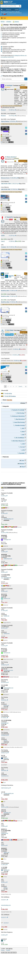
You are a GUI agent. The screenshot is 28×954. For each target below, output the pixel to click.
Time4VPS (9, 217)
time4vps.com (23, 219)
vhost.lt (5, 887)
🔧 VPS (23, 428)
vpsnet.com (6, 870)
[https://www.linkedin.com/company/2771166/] (26, 373)
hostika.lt (6, 758)
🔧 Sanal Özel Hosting (19, 422)
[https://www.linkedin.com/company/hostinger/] (26, 134)
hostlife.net (6, 616)
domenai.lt (6, 705)
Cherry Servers (11, 157)
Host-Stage (9, 330)
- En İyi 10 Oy (7, 393)
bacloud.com (7, 652)
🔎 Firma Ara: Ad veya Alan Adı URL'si (12, 76)
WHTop (3, 21)
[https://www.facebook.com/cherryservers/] (26, 199)
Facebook (2, 952)
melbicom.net (4, 833)
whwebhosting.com (8, 518)
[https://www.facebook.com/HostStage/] (26, 370)
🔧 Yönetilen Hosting (19, 425)
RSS (15, 952)
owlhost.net (6, 633)
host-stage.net (23, 332)
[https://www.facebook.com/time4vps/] (26, 256)
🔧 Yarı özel (22, 447)
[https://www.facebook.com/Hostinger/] (26, 131)
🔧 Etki (23, 434)
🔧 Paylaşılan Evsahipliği (18, 410)
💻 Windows (21, 463)
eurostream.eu (4, 775)
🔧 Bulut (23, 431)
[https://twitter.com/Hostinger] (26, 128)
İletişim (3, 950)
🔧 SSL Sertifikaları (20, 437)
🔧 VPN (23, 450)
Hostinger (9, 85)
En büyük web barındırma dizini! (10, 3)
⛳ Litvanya (16, 21)
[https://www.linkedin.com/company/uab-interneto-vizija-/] (26, 311)
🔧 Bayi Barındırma (20, 419)
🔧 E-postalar (21, 453)
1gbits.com (6, 852)
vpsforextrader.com (8, 688)
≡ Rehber (8, 21)
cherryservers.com (8, 670)
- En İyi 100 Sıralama (9, 396)
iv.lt (7, 273)
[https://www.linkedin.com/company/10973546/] (26, 202)
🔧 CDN (23, 444)
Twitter (5, 952)
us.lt (5, 501)
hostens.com (7, 598)
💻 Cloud (23, 466)
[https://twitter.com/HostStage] (26, 367)
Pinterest (10, 952)
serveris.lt (6, 922)
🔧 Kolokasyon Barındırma (18, 416)
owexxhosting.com (6, 905)
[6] (25, 386)
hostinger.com (23, 87)
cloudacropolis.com (8, 793)
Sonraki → (21, 386)
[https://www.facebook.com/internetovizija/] (26, 308)
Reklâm (8, 950)
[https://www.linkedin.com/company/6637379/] (26, 259)
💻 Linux (22, 460)
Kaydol (16, 9)
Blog (7, 952)
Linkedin (12, 952)
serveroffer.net (4, 723)
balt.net (5, 740)
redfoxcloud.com (8, 558)
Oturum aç (8, 9)
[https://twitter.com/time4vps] (26, 253)
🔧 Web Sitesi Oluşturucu (18, 440)
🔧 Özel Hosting (21, 413)
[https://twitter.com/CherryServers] (26, 195)
